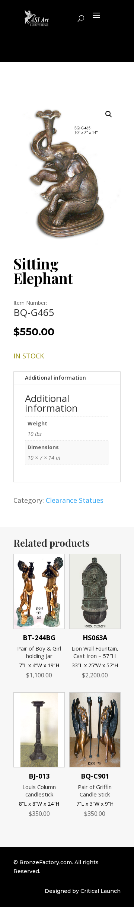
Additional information (55, 377)
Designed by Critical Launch (83, 891)
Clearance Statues (74, 500)
